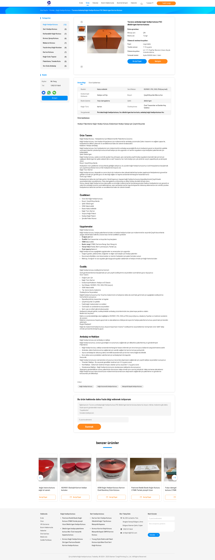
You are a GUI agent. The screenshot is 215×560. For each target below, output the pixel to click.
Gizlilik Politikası (46, 540)
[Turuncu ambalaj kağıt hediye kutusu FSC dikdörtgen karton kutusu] (106, 39)
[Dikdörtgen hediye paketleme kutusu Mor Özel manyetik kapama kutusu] (157, 469)
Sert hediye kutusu (55, 29)
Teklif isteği (166, 3)
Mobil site (43, 537)
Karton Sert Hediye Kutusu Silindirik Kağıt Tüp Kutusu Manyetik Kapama (102, 521)
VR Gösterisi (44, 524)
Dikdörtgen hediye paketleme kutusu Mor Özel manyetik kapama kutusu (157, 490)
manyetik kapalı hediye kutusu (132, 386)
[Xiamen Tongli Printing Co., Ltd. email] (43, 92)
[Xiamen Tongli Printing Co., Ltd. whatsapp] (49, 92)
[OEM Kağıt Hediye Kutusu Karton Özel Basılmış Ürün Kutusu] (56, 469)
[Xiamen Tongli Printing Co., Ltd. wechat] (54, 92)
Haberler (43, 531)
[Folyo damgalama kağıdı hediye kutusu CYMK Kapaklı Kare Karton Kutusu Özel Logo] (123, 469)
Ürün (42, 521)
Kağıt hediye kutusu (55, 25)
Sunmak (89, 426)
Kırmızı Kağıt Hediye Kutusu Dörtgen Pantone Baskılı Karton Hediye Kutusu (72, 542)
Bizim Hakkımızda (46, 527)
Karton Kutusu (55, 52)
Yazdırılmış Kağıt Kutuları (55, 48)
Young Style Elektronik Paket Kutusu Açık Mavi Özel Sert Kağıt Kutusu (102, 542)
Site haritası (44, 534)
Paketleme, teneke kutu (55, 61)
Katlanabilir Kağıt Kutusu (55, 34)
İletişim (54, 98)
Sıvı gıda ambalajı (55, 66)
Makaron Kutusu (55, 43)
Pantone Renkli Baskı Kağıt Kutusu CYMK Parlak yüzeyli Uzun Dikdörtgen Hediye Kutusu (90, 490)
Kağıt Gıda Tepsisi (55, 57)
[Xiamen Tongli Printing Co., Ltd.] (49, 3)
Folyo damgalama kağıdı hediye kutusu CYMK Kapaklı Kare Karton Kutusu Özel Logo (123, 490)
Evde (42, 518)
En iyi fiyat (137, 61)
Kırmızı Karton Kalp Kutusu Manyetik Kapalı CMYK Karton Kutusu (102, 532)
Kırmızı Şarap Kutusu (55, 38)
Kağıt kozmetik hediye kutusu (107, 386)
